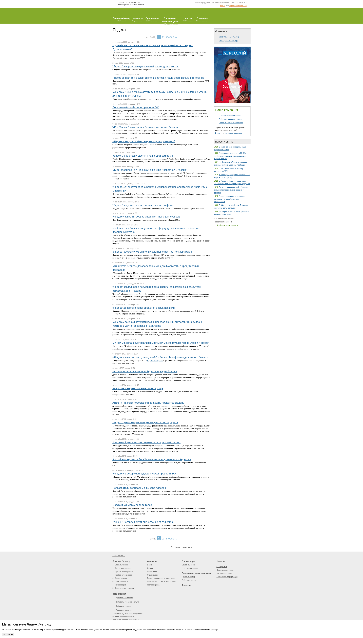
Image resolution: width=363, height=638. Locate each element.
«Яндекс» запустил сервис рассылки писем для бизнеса (146, 216)
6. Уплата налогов (120, 581)
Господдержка (153, 585)
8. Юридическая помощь (123, 588)
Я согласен (8, 634)
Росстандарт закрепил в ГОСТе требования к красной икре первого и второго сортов (230, 156)
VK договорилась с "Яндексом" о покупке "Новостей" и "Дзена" (149, 170)
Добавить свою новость (227, 225)
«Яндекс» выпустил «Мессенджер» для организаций (143, 141)
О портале (222, 566)
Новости (221, 561)
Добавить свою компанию (230, 115)
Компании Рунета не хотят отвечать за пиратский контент (146, 442)
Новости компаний (190, 568)
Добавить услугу (189, 580)
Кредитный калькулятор (229, 37)
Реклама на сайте (224, 573)
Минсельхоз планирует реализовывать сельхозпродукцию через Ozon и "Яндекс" (160, 342)
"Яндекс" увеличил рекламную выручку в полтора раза (145, 422)
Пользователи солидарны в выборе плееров (139, 488)
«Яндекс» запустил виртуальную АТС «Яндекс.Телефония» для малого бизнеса (160, 357)
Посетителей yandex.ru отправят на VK (135, 107)
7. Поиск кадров (119, 585)
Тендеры (186, 585)
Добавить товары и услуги (230, 119)
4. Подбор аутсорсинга (122, 575)
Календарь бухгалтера (228, 40)
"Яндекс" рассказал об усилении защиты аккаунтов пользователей (152, 251)
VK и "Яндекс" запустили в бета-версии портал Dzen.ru (145, 127)
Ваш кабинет (119, 594)
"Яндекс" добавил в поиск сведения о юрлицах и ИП (143, 307)
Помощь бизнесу (121, 561)
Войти (222, 6)
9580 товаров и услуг (170, 20)
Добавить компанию (124, 598)
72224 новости (188, 19)
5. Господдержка (119, 578)
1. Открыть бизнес (120, 565)
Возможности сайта (225, 570)
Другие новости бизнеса (224, 218)
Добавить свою (188, 565)
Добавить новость (123, 610)
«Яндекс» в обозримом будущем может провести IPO (144, 473)
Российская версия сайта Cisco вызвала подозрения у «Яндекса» (151, 459)
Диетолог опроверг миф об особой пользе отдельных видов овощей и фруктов (231, 190)
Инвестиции (152, 571)
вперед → (171, 37)
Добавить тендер (123, 606)
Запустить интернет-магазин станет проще (137, 388)
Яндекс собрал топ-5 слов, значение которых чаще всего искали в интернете (158, 77)
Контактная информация (227, 577)
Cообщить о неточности (181, 547)
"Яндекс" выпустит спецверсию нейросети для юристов (145, 66)
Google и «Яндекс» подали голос (132, 505)
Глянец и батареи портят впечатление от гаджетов (142, 522)
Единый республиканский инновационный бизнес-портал (131, 3)
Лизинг (150, 568)
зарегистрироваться (238, 6)
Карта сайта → (118, 556)
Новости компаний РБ (223, 222)
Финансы (221, 31)
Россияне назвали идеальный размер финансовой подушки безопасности (229, 199)
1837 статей (121, 19)
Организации (188, 561)
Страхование (152, 575)
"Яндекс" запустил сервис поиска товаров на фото (142, 205)
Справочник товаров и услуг (197, 573)
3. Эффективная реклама (123, 571)
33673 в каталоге (152, 19)
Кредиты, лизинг (137, 19)
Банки (149, 565)
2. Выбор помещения (121, 568)
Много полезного (202, 19)
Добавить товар (188, 577)
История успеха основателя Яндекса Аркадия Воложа (144, 371)
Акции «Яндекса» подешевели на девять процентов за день (148, 402)
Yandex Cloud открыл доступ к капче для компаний (142, 155)
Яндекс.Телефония (155, 360)
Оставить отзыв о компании (231, 123)
